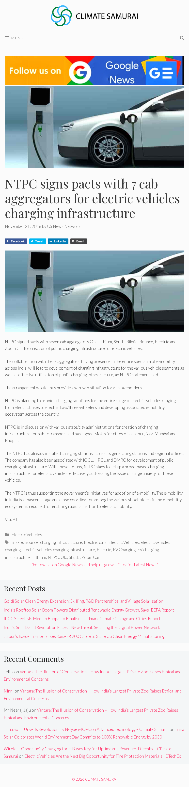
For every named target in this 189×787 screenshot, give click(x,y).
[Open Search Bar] (182, 38)
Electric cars (95, 542)
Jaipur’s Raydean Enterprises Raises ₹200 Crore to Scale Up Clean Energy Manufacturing (84, 636)
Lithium (39, 557)
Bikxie (17, 542)
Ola (64, 557)
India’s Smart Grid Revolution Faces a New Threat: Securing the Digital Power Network (82, 627)
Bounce (31, 542)
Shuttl (74, 557)
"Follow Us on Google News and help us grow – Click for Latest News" (95, 564)
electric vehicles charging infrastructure (58, 549)
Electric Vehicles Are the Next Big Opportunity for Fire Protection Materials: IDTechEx (102, 756)
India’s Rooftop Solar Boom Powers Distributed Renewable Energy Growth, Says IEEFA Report (89, 610)
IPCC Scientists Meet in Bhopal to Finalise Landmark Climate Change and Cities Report (82, 618)
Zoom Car (90, 557)
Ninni (9, 690)
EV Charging (124, 549)
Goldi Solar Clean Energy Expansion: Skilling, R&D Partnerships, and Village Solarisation (83, 601)
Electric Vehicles (27, 534)
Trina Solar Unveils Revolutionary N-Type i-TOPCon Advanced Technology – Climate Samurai (86, 729)
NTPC (53, 557)
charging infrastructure (61, 542)
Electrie (104, 549)
